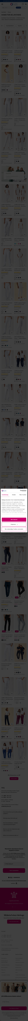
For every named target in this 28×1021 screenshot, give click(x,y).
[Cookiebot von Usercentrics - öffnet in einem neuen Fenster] (20, 491)
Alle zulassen (14, 519)
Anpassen (13, 524)
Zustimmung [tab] (5, 494)
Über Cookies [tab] (22, 494)
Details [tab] (14, 494)
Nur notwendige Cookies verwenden (14, 529)
